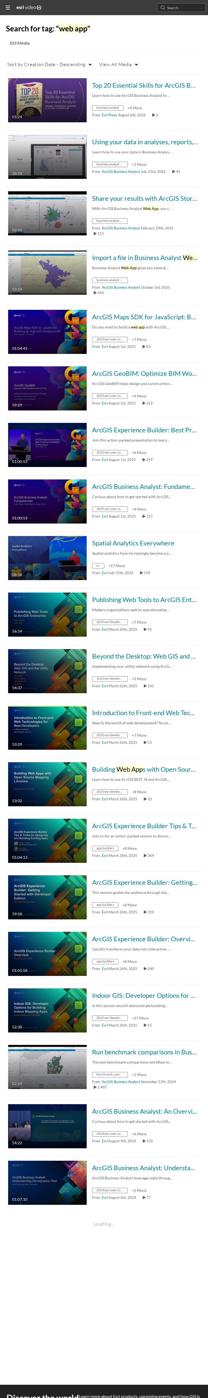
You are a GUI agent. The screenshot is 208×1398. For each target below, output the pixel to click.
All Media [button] (115, 64)
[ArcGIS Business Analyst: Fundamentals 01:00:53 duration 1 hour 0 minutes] (47, 501)
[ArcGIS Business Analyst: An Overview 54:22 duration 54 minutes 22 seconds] (47, 1125)
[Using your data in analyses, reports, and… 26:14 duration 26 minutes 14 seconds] (47, 156)
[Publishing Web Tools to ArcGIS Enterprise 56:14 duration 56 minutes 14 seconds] (47, 614)
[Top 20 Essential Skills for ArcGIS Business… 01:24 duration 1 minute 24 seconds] (47, 99)
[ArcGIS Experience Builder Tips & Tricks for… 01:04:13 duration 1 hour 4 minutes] (47, 840)
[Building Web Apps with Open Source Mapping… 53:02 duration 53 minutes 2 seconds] (47, 783)
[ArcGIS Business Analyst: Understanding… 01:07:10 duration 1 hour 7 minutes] (47, 1182)
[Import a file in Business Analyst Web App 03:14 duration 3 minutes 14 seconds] (47, 272)
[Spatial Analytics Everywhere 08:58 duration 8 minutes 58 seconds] (47, 557)
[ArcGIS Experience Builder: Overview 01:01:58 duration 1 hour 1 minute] (47, 953)
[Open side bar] (8, 7)
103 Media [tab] (19, 42)
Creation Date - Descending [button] (46, 64)
